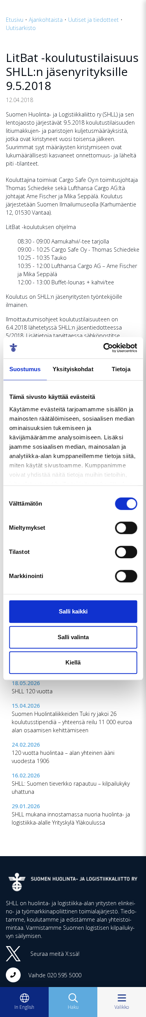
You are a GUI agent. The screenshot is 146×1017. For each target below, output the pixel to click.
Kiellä (73, 662)
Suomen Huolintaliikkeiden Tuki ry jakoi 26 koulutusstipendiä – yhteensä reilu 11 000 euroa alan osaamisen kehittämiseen (72, 722)
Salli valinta (73, 637)
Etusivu (14, 19)
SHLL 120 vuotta (32, 691)
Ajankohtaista (46, 19)
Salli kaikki (73, 611)
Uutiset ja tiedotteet (93, 19)
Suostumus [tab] (25, 369)
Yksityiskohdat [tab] (73, 369)
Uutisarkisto (21, 28)
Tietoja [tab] (121, 369)
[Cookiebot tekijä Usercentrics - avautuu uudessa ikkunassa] (104, 348)
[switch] (126, 528)
